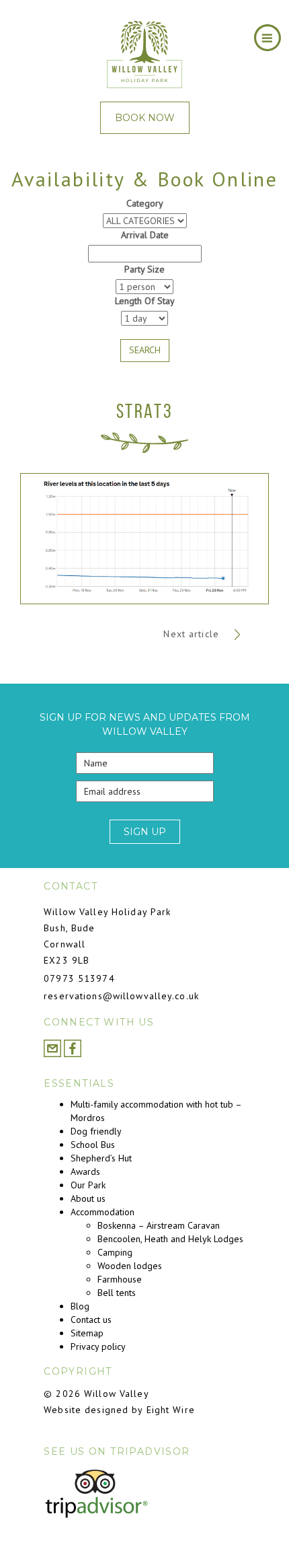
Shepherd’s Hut (101, 1158)
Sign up (145, 832)
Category (144, 203)
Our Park (88, 1185)
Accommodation (102, 1212)
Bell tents (116, 1293)
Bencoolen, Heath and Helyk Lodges (170, 1239)
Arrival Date (145, 235)
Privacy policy (98, 1346)
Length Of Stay (145, 301)
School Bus (93, 1145)
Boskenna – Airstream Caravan (158, 1225)
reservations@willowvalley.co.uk (121, 996)
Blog (80, 1306)
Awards (85, 1171)
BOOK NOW (145, 118)
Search (145, 350)
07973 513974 (79, 978)
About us (88, 1198)
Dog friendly (96, 1131)
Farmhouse (119, 1279)
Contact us (91, 1319)
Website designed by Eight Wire (119, 1410)
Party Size (144, 269)
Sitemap (87, 1333)
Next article (192, 634)
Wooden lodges (129, 1266)
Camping (114, 1252)
